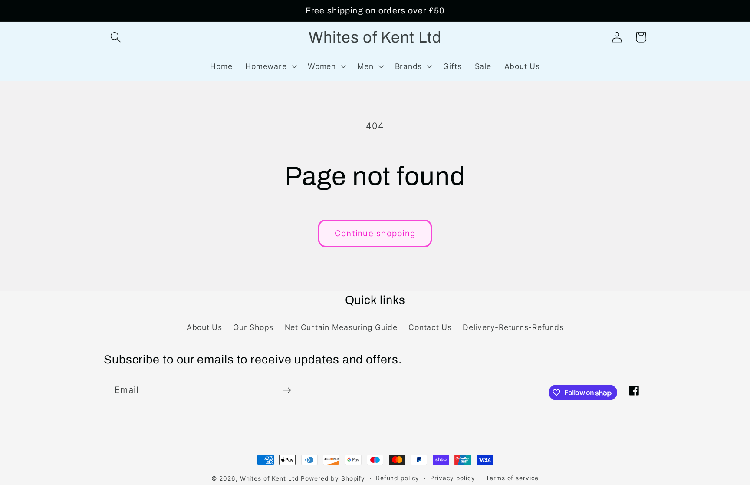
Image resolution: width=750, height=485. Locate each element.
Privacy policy (452, 478)
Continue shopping (375, 233)
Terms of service (512, 478)
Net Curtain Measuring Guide (341, 327)
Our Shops (253, 327)
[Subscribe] (287, 390)
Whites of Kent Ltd (269, 478)
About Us (204, 327)
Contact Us (430, 327)
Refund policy (397, 478)
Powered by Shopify (333, 478)
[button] (116, 37)
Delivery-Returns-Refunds (513, 327)
